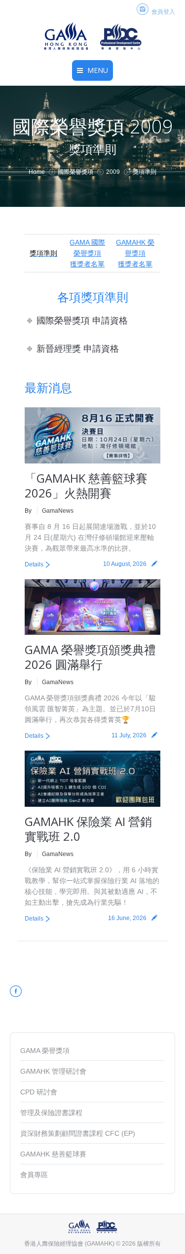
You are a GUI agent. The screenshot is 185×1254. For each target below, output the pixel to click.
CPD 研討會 (38, 1092)
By (28, 510)
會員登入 (163, 11)
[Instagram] (143, 9)
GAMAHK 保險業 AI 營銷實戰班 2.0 (88, 828)
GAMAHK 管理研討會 (53, 1071)
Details (34, 564)
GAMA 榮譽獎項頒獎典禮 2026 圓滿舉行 (90, 656)
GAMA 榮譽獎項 (45, 1051)
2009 (113, 171)
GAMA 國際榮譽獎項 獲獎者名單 (87, 253)
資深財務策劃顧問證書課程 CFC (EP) (77, 1133)
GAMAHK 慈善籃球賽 (53, 1154)
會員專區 (34, 1175)
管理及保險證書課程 (51, 1113)
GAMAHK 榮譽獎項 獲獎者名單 (135, 253)
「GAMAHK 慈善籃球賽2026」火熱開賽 (86, 485)
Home (37, 171)
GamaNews (58, 510)
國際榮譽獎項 (75, 171)
